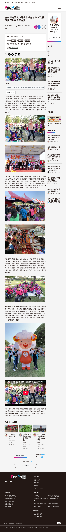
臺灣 (11, 36)
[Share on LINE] (16, 54)
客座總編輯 (8, 507)
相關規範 (36, 483)
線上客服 (33, 2)
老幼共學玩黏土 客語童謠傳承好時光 (53, 190)
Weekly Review (38, 488)
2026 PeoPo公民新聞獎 (40, 500)
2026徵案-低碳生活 (53, 496)
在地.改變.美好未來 (53, 503)
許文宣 (52, 202)
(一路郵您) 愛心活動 (12, 435)
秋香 (51, 160)
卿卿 (24, 442)
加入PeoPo (14, 2)
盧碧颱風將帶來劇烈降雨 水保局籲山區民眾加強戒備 (53, 83)
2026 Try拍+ (37, 496)
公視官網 (27, 2)
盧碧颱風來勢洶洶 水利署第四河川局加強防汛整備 (53, 70)
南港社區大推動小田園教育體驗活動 (27, 437)
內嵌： (8, 83)
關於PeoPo (37, 480)
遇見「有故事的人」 (53, 506)
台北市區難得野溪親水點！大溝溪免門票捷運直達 (53, 168)
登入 (8, 2)
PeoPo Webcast (10, 498)
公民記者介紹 (9, 504)
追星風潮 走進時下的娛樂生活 (53, 179)
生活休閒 (20, 40)
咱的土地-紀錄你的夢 (40, 503)
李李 (10, 438)
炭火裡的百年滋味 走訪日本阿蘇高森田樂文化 (53, 157)
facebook (6, 482)
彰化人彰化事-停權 (54, 26)
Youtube (11, 482)
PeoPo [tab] (20, 455)
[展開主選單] (59, 7)
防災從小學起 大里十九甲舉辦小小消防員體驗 (53, 137)
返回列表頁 (25, 465)
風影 (51, 149)
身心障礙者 (21, 44)
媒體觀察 (27, 40)
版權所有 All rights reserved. (14, 48)
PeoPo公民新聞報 (10, 496)
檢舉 (44, 26)
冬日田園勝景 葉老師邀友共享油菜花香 (41, 437)
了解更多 (54, 37)
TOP (59, 523)
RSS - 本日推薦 (37, 517)
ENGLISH (20, 2)
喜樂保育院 (13, 44)
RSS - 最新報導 (37, 514)
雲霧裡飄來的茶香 (53, 147)
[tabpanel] (25, 461)
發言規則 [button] (43, 456)
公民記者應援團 (9, 501)
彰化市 (21, 36)
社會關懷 (13, 40)
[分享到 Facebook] (9, 54)
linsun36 (52, 141)
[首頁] (12, 8)
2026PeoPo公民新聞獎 (54, 124)
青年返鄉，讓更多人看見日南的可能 (53, 200)
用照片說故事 (38, 506)
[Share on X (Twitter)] (12, 54)
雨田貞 (52, 193)
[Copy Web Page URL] (19, 54)
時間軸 (36, 485)
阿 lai (51, 172)
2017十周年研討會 (52, 498)
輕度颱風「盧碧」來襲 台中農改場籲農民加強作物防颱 (53, 97)
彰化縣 (16, 36)
